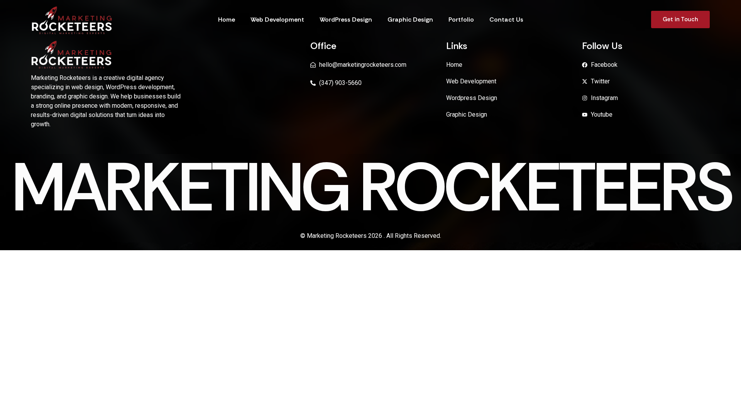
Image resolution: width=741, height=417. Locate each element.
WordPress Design (346, 19)
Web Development (277, 19)
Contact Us (506, 19)
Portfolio (461, 19)
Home (226, 19)
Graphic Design (410, 19)
